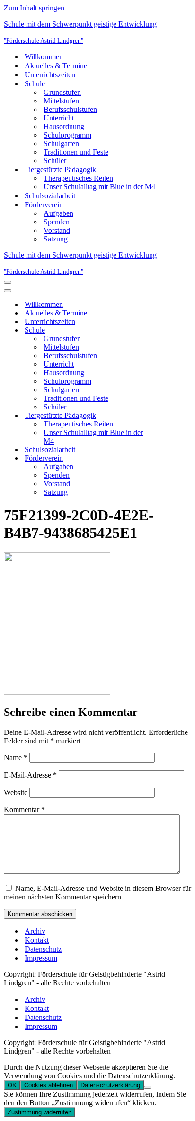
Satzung (56, 239)
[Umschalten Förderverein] (169, 458)
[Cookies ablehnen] (147, 1087)
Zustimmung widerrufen (39, 1112)
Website (15, 792)
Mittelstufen (61, 101)
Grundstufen (62, 92)
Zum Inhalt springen (34, 8)
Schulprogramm (67, 135)
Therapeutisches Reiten (78, 178)
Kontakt (37, 940)
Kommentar (24, 810)
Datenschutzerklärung (110, 1085)
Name (15, 757)
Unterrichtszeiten (50, 75)
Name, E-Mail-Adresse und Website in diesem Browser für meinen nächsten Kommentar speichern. (97, 892)
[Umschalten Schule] (169, 330)
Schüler (55, 161)
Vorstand (57, 230)
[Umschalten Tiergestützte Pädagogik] (169, 416)
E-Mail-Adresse (30, 775)
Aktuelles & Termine (56, 66)
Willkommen (44, 57)
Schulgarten (61, 143)
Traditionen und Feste (76, 152)
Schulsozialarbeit (50, 196)
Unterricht (59, 118)
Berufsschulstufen (70, 109)
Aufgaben (58, 213)
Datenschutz (43, 949)
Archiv (35, 931)
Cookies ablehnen (48, 1085)
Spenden (57, 222)
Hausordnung (64, 126)
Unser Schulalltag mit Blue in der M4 (99, 187)
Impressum (41, 958)
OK (12, 1085)
